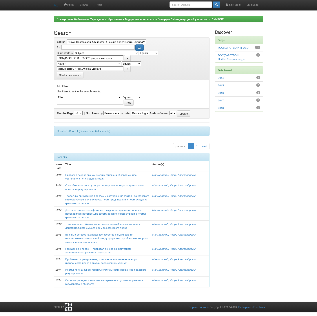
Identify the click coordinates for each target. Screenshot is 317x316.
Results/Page (65, 113)
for (58, 47)
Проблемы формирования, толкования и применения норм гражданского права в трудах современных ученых (101, 261)
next (204, 146)
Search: (61, 42)
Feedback (259, 307)
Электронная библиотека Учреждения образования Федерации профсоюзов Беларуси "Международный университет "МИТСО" (140, 19)
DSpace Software (199, 307)
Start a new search (70, 75)
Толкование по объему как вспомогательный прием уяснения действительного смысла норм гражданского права (102, 225)
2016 (221, 93)
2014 (221, 78)
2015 (221, 85)
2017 (221, 100)
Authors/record (159, 113)
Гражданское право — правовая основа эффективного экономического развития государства (98, 250)
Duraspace (244, 307)
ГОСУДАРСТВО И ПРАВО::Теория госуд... (232, 57)
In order (125, 113)
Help (99, 4)
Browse (84, 4)
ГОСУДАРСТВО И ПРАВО (233, 47)
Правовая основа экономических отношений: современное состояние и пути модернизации (101, 176)
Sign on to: (235, 4)
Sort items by (94, 113)
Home (70, 4)
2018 (221, 108)
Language (252, 4)
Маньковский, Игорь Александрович (174, 175)
